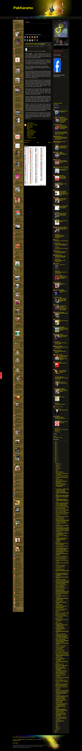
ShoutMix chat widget (58, 103)
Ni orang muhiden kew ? (60, 651)
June (57, 722)
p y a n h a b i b (18, 337)
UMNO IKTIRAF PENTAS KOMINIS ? (62, 495)
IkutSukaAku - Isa (18, 585)
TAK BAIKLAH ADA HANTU (60, 713)
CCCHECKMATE (18, 447)
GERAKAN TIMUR (58, 297)
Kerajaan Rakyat (18, 283)
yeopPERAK (57, 263)
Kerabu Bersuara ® (18, 38)
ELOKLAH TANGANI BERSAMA (61, 505)
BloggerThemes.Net (16, 740)
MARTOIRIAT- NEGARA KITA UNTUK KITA (18, 559)
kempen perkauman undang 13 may (62, 512)
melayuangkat (57, 319)
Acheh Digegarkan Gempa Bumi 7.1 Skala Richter (19, 516)
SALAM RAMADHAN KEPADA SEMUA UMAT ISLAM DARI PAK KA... (62, 500)
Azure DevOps (57, 142)
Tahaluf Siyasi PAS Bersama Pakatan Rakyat (18, 478)
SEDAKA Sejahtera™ (19, 133)
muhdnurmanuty (18, 415)
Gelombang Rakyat (58, 275)
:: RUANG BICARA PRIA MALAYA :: (18, 316)
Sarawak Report (18, 24)
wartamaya (17, 484)
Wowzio (55, 436)
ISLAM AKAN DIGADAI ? (60, 627)
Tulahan (16, 181)
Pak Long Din (17, 561)
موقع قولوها (17, 356)
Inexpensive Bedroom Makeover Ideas (21, 370)
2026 (56, 441)
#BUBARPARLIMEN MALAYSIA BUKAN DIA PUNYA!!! (64, 161)
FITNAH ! (57, 611)
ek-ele (16, 577)
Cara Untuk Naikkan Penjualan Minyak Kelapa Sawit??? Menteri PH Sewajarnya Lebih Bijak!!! (64, 193)
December (58, 463)
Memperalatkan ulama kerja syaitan (62, 612)
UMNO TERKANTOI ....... (60, 472)
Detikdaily (17, 606)
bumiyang (57, 190)
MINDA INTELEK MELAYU (60, 117)
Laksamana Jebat (58, 350)
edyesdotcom (17, 150)
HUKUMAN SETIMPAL (60, 607)
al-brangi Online (58, 420)
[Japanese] (30, 40)
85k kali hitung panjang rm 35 (61, 680)
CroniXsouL (57, 247)
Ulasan (15, 610)
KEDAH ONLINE (18, 418)
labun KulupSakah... (19, 186)
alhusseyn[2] (17, 537)
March (57, 726)
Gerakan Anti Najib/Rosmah (18, 219)
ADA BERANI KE (18, 519)
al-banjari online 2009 (19, 598)
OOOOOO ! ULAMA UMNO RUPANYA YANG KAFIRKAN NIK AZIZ (62, 493)
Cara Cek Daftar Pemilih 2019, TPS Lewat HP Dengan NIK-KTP (64, 207)
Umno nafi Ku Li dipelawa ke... (61, 556)
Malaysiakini (17, 602)
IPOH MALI (57, 403)
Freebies (24, 737)
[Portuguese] (28, 40)
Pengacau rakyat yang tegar (61, 645)
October (57, 466)
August (57, 469)
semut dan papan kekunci (59, 388)
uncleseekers (57, 381)
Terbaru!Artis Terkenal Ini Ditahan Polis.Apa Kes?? (63, 336)
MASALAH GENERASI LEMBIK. (21, 145)
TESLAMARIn (57, 416)
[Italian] (35, 37)
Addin (16, 586)
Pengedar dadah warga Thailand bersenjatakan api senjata (19, 239)
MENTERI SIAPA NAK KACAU (61, 685)
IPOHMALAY (57, 219)
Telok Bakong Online (19, 342)
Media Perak (17, 591)
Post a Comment (27, 140)
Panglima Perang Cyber (59, 175)
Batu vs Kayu (17, 169)
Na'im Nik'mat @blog (19, 142)
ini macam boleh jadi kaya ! (61, 558)
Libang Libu (57, 212)
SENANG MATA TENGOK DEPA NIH (62, 690)
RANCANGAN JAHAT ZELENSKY (21, 113)
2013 (56, 459)
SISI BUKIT (57, 197)
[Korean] (33, 40)
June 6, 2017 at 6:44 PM (31, 137)
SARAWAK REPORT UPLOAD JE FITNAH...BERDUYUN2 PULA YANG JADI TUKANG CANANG (63, 308)
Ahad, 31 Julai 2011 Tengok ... (61, 511)
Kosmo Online (18, 237)
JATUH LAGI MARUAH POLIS (61, 585)
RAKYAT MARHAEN (19, 209)
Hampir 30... (58, 622)
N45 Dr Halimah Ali (18, 233)
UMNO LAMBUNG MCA (60, 586)
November (58, 465)
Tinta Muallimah (18, 349)
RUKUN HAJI (17, 482)
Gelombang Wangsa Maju (59, 327)
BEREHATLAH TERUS (60, 711)
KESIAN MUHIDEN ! (59, 604)
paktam (44, 51)
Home (17, 17)
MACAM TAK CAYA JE (60, 589)
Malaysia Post (57, 428)
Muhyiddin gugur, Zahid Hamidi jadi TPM (21, 345)
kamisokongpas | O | (19, 325)
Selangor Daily (57, 243)
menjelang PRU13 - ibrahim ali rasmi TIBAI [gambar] (63, 390)
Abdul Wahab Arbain (19, 260)
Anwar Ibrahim (18, 103)
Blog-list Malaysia (18, 197)
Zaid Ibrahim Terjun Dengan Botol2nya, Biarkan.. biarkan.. (63, 214)
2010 (56, 730)
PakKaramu (23, 8)
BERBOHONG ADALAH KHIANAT (62, 684)
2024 (56, 444)
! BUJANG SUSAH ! (18, 507)
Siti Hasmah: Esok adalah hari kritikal (61, 240)
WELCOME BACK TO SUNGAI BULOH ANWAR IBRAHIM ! (64, 329)
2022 (56, 447)
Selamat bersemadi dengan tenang (62, 509)
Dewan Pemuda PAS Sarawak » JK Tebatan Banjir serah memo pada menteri (19, 495)
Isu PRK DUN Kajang (18, 416)
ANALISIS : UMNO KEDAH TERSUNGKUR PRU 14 (19, 327)
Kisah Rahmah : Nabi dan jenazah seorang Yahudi (19, 183)
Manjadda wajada (18, 390)
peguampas (17, 489)
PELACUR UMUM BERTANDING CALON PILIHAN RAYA (63, 277)
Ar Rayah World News (19, 568)
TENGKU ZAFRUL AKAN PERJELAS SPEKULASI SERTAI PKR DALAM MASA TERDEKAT (61, 138)
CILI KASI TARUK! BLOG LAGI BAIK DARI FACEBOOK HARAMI (64, 147)
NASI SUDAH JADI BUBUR (60, 508)
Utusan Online (57, 341)
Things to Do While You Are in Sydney (61, 248)
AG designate (17, 207)
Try (15, 529)
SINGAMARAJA (18, 499)
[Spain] (33, 37)
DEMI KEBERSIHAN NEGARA (61, 670)
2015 (56, 456)
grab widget (56, 437)
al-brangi (17, 575)
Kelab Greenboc (18, 242)
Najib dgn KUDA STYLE (21, 449)
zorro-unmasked (58, 362)
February (57, 727)
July (57, 470)
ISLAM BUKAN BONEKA (64, 313)
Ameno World (17, 117)
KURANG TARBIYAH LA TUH (61, 672)
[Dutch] (37, 37)
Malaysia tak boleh (59, 618)
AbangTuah (57, 304)
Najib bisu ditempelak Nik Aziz (60, 404)
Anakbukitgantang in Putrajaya (60, 227)
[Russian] (25, 40)
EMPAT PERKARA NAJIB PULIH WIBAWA (35, 44)
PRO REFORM (18, 514)
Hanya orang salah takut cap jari (62, 557)
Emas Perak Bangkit (58, 346)
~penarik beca (18, 97)
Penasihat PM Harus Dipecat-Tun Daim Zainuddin (63, 371)
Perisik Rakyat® (18, 583)
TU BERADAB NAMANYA (60, 590)
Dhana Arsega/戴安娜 (19, 268)
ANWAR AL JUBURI (58, 152)
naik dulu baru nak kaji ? (60, 569)
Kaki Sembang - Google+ (18, 581)
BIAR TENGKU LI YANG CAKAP (61, 665)
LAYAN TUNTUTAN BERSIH (61, 587)
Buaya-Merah (57, 271)
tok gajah (56, 239)
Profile (31, 17)
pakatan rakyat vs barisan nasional (18, 567)
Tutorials (20, 737)
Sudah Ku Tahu (62, 264)
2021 (56, 448)
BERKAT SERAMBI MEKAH (61, 483)
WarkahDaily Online (58, 124)
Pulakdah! (17, 429)
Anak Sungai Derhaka (19, 77)
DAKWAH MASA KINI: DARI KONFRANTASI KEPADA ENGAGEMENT (59, 236)
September (58, 467)
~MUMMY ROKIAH (58, 255)
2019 (56, 451)
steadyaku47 (17, 206)
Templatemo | (30, 739)
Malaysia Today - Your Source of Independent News (18, 589)
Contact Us (52, 17)
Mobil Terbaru (57, 431)
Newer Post (26, 142)
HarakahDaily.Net (18, 578)
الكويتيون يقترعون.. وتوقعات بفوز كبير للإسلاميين (18, 573)
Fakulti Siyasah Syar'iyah (18, 597)
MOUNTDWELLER (18, 224)
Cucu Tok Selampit (58, 182)
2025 (56, 443)
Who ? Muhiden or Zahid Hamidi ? (62, 652)
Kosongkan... (58, 694)
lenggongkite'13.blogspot (59, 312)
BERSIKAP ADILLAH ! (60, 664)
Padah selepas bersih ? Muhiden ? (62, 653)
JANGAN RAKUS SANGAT (60, 698)
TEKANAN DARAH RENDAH (61, 579)
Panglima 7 (17, 256)
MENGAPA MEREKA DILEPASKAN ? (62, 591)
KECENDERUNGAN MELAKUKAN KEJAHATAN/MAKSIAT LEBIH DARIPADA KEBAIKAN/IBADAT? (19, 51)
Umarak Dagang (24, 17)
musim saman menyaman (60, 565)
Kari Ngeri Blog (18, 582)
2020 (56, 450)
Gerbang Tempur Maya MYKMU (61, 132)
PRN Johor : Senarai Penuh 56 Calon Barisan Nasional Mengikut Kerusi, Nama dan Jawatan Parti (64, 120)
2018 (56, 452)
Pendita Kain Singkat (59, 354)
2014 (56, 458)
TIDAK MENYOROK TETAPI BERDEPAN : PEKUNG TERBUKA (18, 534)
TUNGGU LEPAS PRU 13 (60, 673)
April (57, 725)
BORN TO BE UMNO (59, 657)
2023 (56, 445)
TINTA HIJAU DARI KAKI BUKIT (18, 375)
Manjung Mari (17, 299)
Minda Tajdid (57, 234)
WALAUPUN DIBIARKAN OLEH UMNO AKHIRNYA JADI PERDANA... (61, 539)
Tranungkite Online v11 (59, 376)
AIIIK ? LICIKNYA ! (59, 623)
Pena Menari (38, 17)
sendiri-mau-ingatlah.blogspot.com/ (19, 593)
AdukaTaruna (17, 161)
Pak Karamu (55, 57)
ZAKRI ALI (17, 308)
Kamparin (17, 481)
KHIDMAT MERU (58, 282)
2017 (56, 454)
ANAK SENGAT (18, 384)
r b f (55, 369)
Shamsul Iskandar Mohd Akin (18, 127)
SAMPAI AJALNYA (59, 479)
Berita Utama (57, 250)
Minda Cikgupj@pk (18, 48)
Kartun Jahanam (58, 409)
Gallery (17, 737)
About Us (45, 17)
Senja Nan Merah (21, 397)
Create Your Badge (56, 73)
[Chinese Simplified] (37, 40)
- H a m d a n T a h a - (59, 406)
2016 (56, 455)
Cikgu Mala (17, 402)
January (57, 729)
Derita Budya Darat (21, 521)
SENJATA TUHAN (59, 702)
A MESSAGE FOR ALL (63, 363)
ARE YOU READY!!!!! (19, 497)
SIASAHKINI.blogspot (59, 334)
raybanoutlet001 (30, 123)
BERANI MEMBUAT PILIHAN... (60, 141)
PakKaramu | (21, 739)
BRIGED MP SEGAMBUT (17, 604)
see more (60, 437)
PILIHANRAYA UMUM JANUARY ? (62, 573)
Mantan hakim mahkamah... (61, 614)
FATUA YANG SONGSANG (60, 639)
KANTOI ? (57, 707)
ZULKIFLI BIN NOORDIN (59, 290)
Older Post (50, 142)
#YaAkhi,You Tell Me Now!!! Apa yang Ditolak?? (63, 199)
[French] (28, 37)
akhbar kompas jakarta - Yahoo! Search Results (18, 564)
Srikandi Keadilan (18, 545)
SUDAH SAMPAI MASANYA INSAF (62, 637)
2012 (56, 461)
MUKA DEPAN (57, 259)
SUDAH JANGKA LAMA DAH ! (61, 717)
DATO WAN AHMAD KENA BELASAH (62, 581)
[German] (30, 37)
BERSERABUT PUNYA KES (61, 706)
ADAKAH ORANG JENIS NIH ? (61, 606)
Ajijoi (16, 275)
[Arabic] (35, 40)
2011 (56, 462)
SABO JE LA (58, 689)
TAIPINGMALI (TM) (58, 136)
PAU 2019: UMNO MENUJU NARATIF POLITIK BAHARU (63, 177)
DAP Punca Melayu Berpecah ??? (21, 34)
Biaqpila (16, 173)
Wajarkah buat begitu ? (60, 649)
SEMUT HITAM (57, 159)
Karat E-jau (17, 330)
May (57, 723)
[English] (25, 37)
